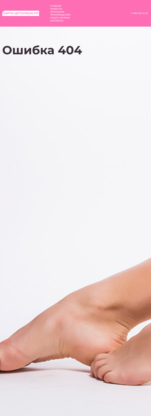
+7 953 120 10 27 (139, 13)
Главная (55, 5)
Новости (56, 8)
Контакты (56, 20)
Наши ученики (60, 17)
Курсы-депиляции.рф (20, 13)
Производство (60, 14)
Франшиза (57, 11)
